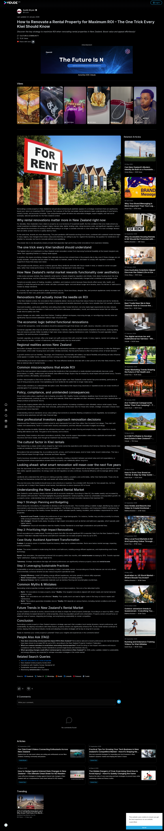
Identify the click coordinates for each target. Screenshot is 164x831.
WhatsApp (50, 676)
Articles (21, 741)
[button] (4, 415)
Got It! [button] (144, 827)
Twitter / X (40, 676)
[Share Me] (33, 42)
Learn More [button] (133, 822)
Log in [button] (157, 3)
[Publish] (119, 702)
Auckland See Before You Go (26, 815)
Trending (22, 791)
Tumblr (87, 676)
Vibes (20, 83)
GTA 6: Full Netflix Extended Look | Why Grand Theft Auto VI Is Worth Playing (30, 813)
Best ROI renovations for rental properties (36, 660)
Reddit (60, 676)
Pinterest (78, 676)
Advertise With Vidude (87, 75)
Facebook (29, 676)
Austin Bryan (29, 10)
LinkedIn (68, 676)
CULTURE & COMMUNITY (29, 36)
